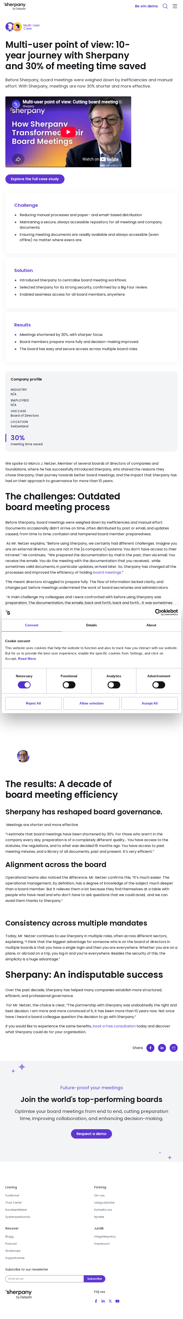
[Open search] (165, 6)
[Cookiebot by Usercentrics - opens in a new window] (158, 612)
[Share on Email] (174, 1048)
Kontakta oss (103, 1210)
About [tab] (151, 625)
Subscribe (94, 1279)
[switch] (69, 684)
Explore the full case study (35, 179)
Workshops (13, 1251)
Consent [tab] (31, 625)
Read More (27, 659)
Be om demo (146, 6)
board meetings (107, 572)
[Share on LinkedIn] (162, 1048)
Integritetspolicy (105, 1236)
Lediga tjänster (104, 1202)
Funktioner (12, 1195)
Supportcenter (15, 1258)
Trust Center (13, 1202)
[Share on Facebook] (150, 1048)
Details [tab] (91, 625)
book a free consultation (114, 1026)
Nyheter (99, 1217)
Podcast (11, 1244)
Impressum (102, 1244)
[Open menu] (175, 6)
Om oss (99, 1195)
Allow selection (91, 703)
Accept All (150, 703)
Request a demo (91, 1133)
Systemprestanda (17, 1217)
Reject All (33, 703)
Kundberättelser (16, 1210)
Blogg (9, 1236)
